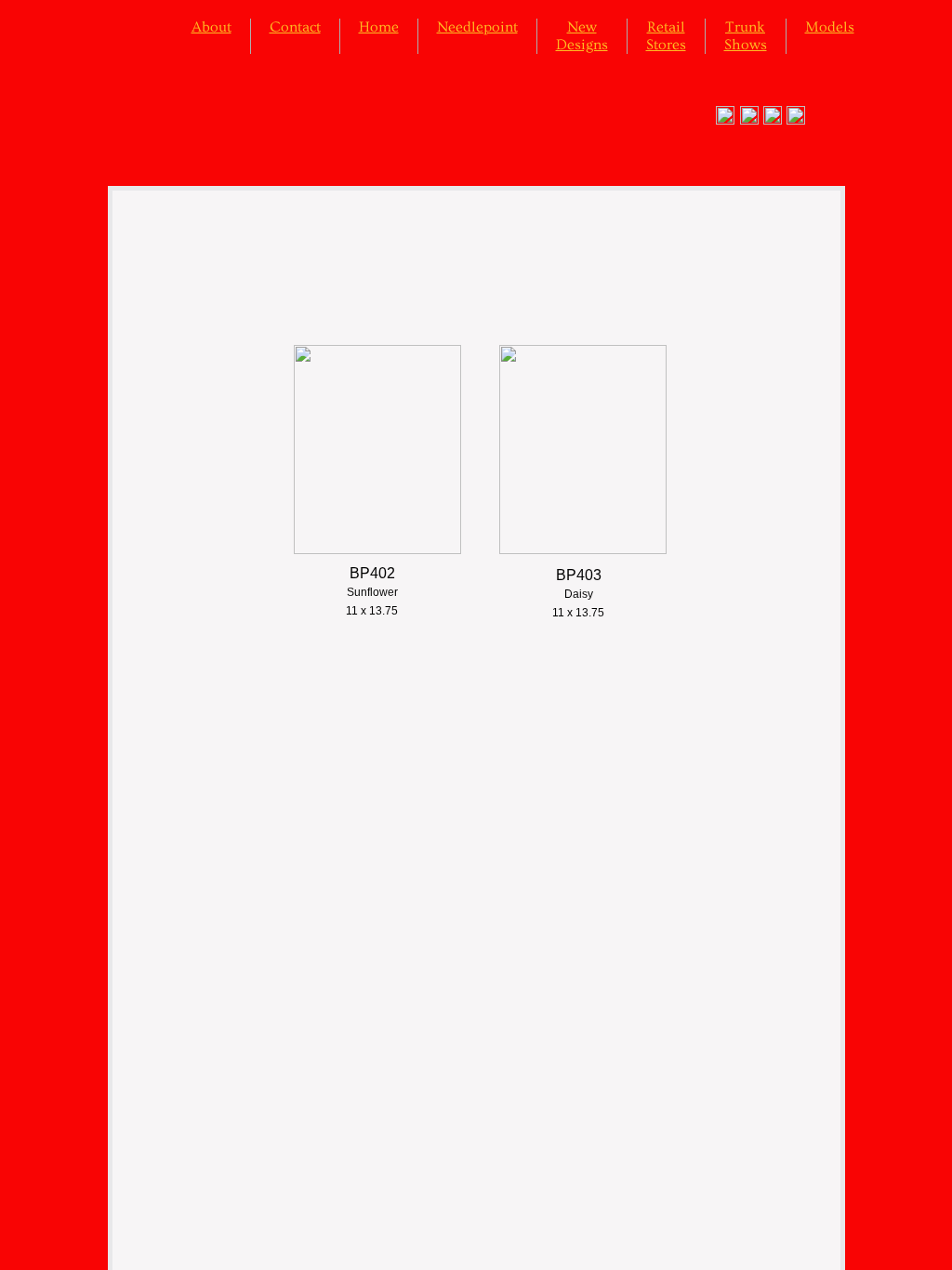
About (211, 27)
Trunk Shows (745, 36)
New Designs (582, 36)
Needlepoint (477, 27)
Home (379, 27)
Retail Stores (666, 36)
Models (829, 27)
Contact (295, 27)
